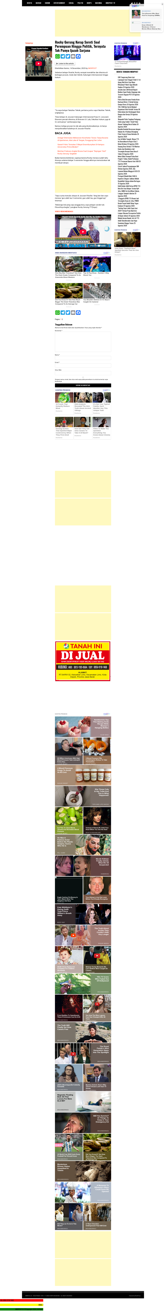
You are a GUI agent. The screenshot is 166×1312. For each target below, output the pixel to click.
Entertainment (59, 3)
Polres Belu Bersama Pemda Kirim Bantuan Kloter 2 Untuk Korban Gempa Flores (128, 102)
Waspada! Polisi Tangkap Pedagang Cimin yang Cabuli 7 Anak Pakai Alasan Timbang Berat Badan (129, 121)
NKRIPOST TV (110, 3)
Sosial (71, 3)
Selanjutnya (29, 43)
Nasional (98, 3)
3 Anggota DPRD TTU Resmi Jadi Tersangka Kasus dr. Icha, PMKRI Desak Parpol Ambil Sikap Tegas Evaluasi (128, 202)
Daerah (38, 3)
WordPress (138, 1296)
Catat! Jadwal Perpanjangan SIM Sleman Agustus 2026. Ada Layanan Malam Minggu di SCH (128, 168)
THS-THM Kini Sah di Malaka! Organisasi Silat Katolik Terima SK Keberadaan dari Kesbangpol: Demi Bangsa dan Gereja (129, 111)
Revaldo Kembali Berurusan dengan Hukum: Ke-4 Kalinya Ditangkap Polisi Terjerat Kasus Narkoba (129, 131)
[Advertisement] (98, 23)
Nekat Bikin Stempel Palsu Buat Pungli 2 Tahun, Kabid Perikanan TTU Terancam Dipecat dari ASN (128, 159)
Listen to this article (66, 64)
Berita (29, 3)
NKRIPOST (92, 68)
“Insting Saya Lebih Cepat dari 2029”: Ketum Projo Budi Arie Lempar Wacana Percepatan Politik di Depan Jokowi (129, 212)
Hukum (47, 3)
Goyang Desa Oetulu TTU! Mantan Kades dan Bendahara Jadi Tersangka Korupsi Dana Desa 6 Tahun (129, 150)
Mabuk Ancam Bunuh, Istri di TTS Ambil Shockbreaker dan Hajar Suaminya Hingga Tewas (128, 220)
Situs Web (58, 370)
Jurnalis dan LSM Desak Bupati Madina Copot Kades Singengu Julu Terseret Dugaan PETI (129, 92)
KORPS (89, 3)
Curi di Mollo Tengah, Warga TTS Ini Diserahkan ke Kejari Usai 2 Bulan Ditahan (128, 141)
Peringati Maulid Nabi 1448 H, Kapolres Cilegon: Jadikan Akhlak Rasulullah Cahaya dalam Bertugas (129, 178)
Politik (80, 3)
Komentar (58, 330)
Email (57, 362)
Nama (57, 355)
